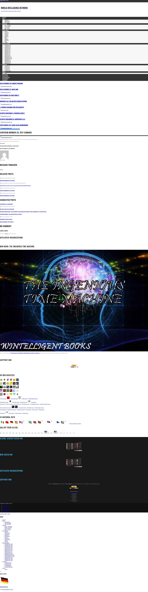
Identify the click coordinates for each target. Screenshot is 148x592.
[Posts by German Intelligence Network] (0, 589)
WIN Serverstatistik (4, 586)
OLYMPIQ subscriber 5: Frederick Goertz (12, 113)
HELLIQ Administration (4, 86)
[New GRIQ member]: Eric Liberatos (6, 221)
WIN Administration (3, 116)
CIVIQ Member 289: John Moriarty (6, 204)
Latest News (9, 129)
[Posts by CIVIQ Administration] (0, 98)
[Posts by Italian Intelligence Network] (0, 104)
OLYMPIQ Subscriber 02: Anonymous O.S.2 (12, 119)
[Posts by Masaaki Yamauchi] (0, 137)
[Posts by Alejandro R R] (0, 110)
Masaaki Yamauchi (4, 137)
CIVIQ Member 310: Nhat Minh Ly (9, 95)
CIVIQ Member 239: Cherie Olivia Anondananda (14, 125)
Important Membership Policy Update (7, 180)
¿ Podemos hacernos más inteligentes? (12, 107)
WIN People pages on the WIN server (7, 209)
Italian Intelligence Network (4, 104)
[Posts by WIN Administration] (0, 116)
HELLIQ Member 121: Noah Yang (9, 89)
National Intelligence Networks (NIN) (15, 129)
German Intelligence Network (4, 589)
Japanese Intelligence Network (4, 129)
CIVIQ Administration (4, 98)
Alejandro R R (3, 110)
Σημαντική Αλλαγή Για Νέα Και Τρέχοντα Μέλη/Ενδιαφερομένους (15, 185)
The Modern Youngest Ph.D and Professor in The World (11, 214)
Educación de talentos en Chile (6, 219)
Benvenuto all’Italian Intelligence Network (13, 101)
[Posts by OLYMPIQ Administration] (0, 122)
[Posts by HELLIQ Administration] (0, 86)
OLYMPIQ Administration (4, 122)
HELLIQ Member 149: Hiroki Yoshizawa (11, 83)
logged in (6, 233)
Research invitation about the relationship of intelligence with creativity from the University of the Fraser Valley (23, 211)
